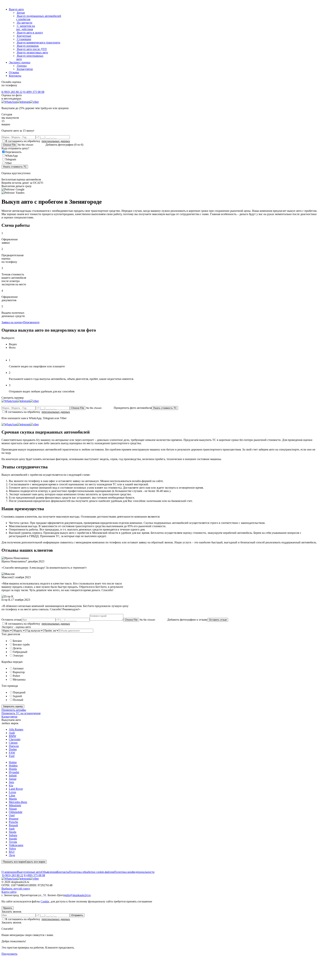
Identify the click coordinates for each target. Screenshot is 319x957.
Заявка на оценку (12, 322)
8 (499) (33, 91)
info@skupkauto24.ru (78, 895)
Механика (19, 679)
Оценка (21, 65)
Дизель (17, 648)
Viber (8, 163)
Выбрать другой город (15, 888)
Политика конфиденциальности (134, 872)
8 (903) (12, 91)
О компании (9, 872)
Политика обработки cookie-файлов (91, 872)
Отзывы (14, 72)
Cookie (45, 901)
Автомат (18, 668)
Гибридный (20, 651)
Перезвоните (31, 322)
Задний (17, 696)
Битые (20, 12)
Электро (18, 655)
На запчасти (24, 22)
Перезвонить (13, 152)
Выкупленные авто (29, 872)
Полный (18, 699)
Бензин (17, 640)
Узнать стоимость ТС (15, 166)
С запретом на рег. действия (25, 27)
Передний (19, 692)
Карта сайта (8, 891)
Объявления (49, 872)
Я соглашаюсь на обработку (37, 141)
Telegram (10, 159)
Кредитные (23, 35)
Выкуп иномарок (27, 45)
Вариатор (19, 672)
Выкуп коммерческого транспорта (38, 42)
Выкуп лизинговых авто (32, 52)
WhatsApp (11, 155)
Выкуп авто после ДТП (31, 49)
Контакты (15, 75)
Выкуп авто (16, 9)
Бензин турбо (21, 644)
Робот (16, 675)
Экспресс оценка (19, 62)
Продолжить (9, 953)
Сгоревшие (23, 39)
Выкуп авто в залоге (29, 32)
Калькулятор (24, 69)
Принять (7, 908)
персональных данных (56, 141)
